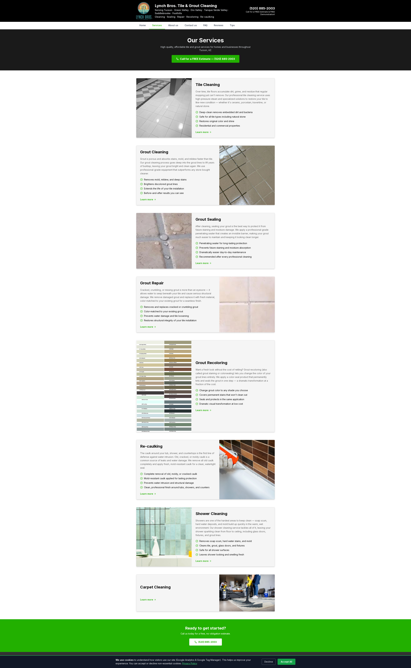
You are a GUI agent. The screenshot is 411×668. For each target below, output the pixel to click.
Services (157, 25)
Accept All (286, 661)
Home (142, 25)
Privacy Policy (189, 663)
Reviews (218, 25)
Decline (268, 661)
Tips (232, 25)
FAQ (205, 25)
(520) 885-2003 (262, 8)
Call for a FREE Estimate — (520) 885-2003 (207, 58)
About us (173, 25)
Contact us (191, 25)
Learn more (202, 132)
